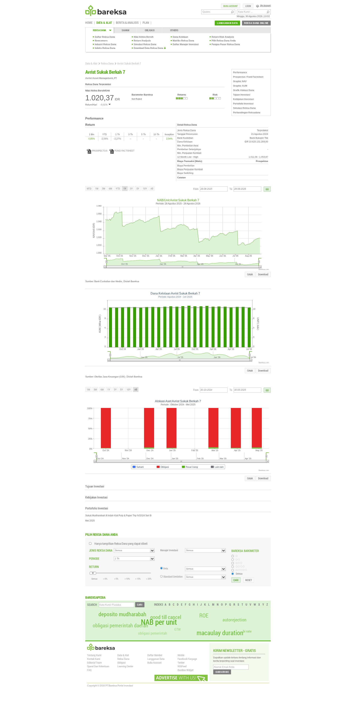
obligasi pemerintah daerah (120, 625)
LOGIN (248, 5)
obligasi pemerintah (152, 633)
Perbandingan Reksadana (246, 112)
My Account (265, 5)
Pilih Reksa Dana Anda (224, 40)
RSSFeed (182, 666)
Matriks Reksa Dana (183, 40)
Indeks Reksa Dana (105, 48)
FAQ (89, 670)
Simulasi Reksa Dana (145, 44)
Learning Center (125, 666)
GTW (177, 629)
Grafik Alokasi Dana (243, 90)
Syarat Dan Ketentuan (98, 666)
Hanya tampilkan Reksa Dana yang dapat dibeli (121, 543)
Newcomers (101, 40)
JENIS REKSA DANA (100, 550)
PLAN (146, 23)
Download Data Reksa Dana (148, 48)
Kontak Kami (93, 659)
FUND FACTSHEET (124, 151)
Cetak (250, 274)
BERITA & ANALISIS (127, 23)
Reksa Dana (107, 63)
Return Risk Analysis (223, 37)
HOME (89, 23)
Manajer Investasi (169, 550)
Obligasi (121, 662)
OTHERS (174, 30)
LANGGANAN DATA (227, 23)
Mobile (181, 655)
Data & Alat (91, 63)
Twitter (181, 662)
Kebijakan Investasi (243, 99)
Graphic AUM (240, 86)
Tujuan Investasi (241, 94)
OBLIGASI (150, 30)
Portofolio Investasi (243, 103)
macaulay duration (220, 632)
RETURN (94, 567)
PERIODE (94, 558)
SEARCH (92, 605)
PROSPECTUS (99, 151)
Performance (240, 72)
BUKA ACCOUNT (230, 5)
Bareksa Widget (185, 670)
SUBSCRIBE (222, 672)
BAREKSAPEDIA (95, 597)
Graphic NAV (240, 81)
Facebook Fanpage (187, 659)
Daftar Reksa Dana (105, 37)
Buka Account (154, 662)
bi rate (247, 631)
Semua (239, 573)
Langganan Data (155, 659)
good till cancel (165, 617)
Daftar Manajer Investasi (186, 44)
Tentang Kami (94, 655)
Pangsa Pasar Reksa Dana (226, 44)
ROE (203, 615)
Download (263, 274)
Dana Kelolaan (180, 37)
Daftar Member (154, 655)
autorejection (234, 619)
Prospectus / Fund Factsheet (248, 77)
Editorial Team (94, 662)
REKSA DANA (99, 30)
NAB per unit (159, 622)
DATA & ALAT (104, 23)
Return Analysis (142, 40)
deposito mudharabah (122, 614)
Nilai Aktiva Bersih (143, 37)
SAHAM (125, 30)
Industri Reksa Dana (105, 44)
